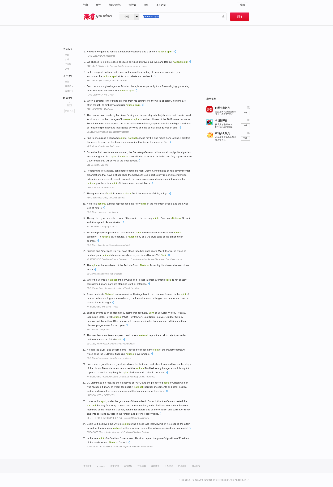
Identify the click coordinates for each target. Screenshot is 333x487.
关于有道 (87, 466)
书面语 (68, 64)
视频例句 (69, 91)
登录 (242, 4)
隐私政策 (199, 480)
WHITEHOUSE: (134, 259)
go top (69, 104)
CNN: (117, 66)
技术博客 (142, 466)
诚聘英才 (155, 466)
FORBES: (101, 56)
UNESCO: (100, 187)
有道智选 (114, 466)
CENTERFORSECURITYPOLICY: (118, 418)
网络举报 (196, 466)
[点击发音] (175, 52)
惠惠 (146, 4)
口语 (67, 59)
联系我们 (169, 466)
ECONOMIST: (108, 132)
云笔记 (132, 4)
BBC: (107, 80)
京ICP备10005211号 (240, 480)
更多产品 (161, 4)
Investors (101, 466)
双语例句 (67, 49)
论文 (67, 69)
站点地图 (182, 466)
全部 (67, 55)
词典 (85, 4)
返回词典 (69, 111)
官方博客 (128, 466)
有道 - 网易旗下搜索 (97, 16)
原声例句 (67, 76)
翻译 (98, 4)
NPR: (104, 146)
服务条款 (208, 480)
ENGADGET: (118, 432)
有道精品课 (115, 4)
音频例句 (69, 86)
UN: (97, 165)
